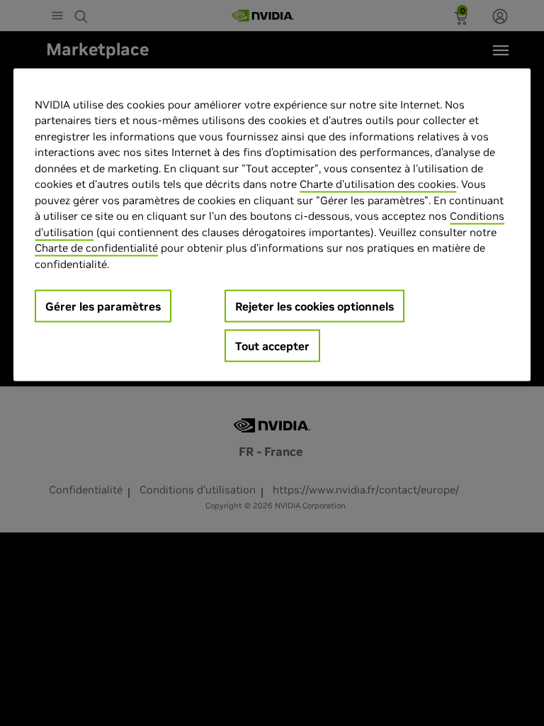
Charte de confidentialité (96, 248)
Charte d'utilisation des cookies (378, 184)
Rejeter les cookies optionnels (314, 306)
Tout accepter (272, 346)
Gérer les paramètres (103, 306)
